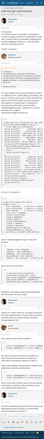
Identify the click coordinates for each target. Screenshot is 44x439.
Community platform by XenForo (20, 437)
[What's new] (36, 3)
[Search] (41, 3)
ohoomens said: (8, 68)
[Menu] (3, 3)
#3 (42, 309)
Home (33, 433)
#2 (42, 63)
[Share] (38, 28)
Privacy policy (19, 433)
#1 (42, 28)
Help (27, 433)
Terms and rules (7, 433)
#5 (42, 402)
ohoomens (6, 14)
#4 (42, 334)
